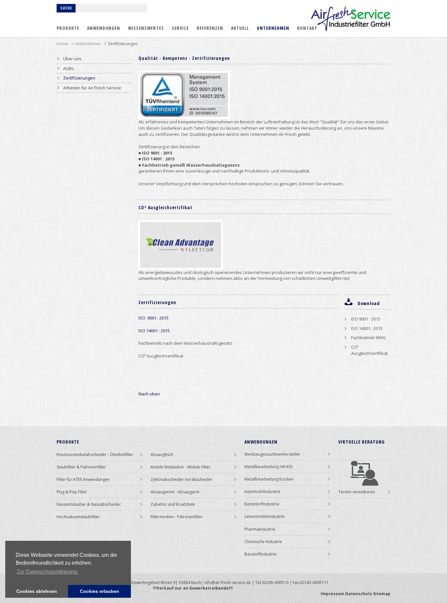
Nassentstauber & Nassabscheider (89, 504)
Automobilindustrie (262, 491)
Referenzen (210, 28)
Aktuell (240, 28)
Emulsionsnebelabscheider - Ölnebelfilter (95, 454)
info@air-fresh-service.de (227, 582)
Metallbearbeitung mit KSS (268, 466)
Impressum (332, 593)
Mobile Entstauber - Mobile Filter (180, 467)
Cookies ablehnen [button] (36, 591)
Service (180, 28)
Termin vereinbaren (356, 492)
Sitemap (381, 593)
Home (62, 43)
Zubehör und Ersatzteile (173, 504)
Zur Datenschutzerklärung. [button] (47, 572)
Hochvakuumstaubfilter (78, 517)
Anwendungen (103, 28)
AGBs (68, 68)
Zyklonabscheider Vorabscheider (181, 479)
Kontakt (307, 28)
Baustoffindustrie (260, 554)
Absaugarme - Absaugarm (175, 492)
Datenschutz (358, 593)
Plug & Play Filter (72, 492)
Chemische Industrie (263, 541)
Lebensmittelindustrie (264, 516)
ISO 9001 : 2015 (153, 318)
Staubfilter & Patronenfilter (81, 467)
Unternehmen (273, 28)
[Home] (350, 19)
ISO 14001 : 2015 (154, 331)
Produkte (68, 28)
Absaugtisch (162, 454)
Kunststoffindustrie (261, 504)
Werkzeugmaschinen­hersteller (272, 454)
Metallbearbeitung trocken (269, 479)
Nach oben (149, 394)
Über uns (72, 59)
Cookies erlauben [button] (99, 591)
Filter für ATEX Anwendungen (83, 479)
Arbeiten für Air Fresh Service (92, 88)
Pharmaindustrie (259, 529)
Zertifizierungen (122, 43)
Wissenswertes (146, 28)
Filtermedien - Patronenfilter (177, 517)
